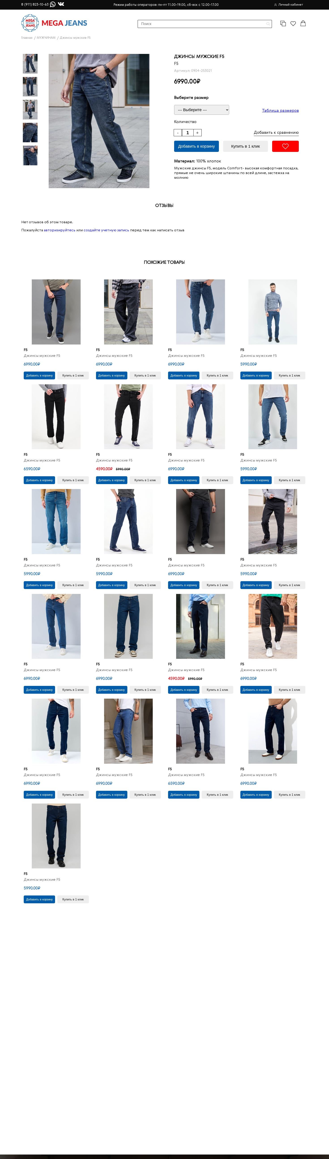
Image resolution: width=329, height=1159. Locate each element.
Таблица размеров (280, 111)
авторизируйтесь (59, 230)
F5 (176, 64)
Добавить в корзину (196, 146)
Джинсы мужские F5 (42, 356)
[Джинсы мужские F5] (56, 312)
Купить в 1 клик (245, 146)
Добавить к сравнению (276, 133)
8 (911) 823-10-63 (35, 4)
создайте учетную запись (106, 230)
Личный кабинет (290, 4)
